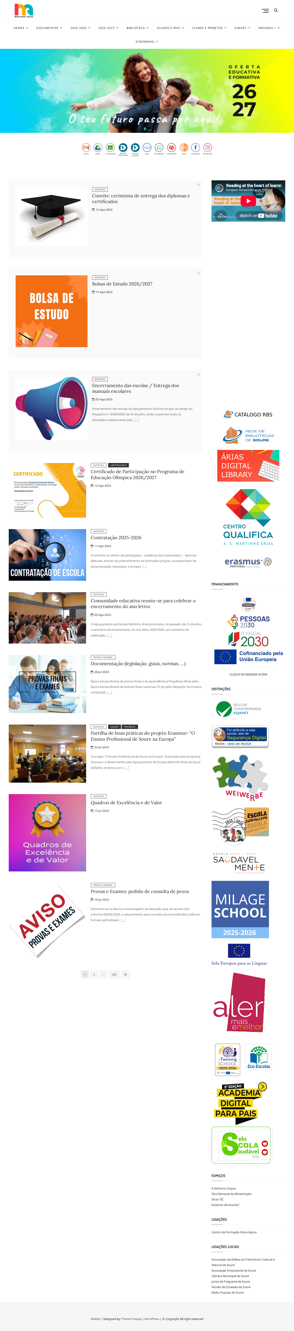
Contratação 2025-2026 (116, 537)
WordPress (151, 1319)
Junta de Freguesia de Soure (231, 1281)
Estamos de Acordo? (225, 1205)
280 (115, 974)
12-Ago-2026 (103, 210)
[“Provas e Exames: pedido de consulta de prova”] (123, 920)
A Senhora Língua (224, 1188)
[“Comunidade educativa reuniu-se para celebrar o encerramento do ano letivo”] (109, 635)
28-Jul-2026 (101, 672)
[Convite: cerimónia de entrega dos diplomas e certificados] (52, 190)
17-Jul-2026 (101, 811)
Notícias (100, 189)
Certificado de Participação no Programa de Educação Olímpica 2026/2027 (137, 474)
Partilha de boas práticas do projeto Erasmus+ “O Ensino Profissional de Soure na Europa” (143, 736)
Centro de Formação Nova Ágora (234, 1232)
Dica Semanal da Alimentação (232, 1194)
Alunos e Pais (168, 28)
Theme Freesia (131, 1319)
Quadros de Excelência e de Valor (126, 802)
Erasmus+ (130, 726)
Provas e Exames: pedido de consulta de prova (140, 891)
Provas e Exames (103, 657)
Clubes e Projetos (207, 28)
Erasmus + (267, 28)
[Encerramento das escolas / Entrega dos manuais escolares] (52, 380)
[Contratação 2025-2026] (47, 532)
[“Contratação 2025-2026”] (144, 567)
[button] (147, 91)
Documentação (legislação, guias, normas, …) (138, 663)
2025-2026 (79, 28)
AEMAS (19, 28)
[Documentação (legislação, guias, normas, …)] (47, 658)
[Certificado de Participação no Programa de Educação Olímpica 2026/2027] (47, 466)
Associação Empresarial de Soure (234, 1270)
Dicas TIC (218, 1199)
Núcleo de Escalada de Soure (231, 1287)
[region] (147, 91)
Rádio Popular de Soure (228, 1292)
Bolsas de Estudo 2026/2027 (122, 284)
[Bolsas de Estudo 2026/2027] (52, 278)
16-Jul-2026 (101, 899)
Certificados (118, 465)
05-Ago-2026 (103, 399)
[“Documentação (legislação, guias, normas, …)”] (109, 692)
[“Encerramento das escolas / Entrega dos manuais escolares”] (136, 420)
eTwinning (145, 42)
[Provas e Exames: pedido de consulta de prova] (47, 886)
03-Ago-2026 (102, 615)
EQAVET (240, 28)
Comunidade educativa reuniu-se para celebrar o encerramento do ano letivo (143, 603)
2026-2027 (107, 28)
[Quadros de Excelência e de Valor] (47, 797)
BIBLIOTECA (136, 28)
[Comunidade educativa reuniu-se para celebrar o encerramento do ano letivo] (47, 595)
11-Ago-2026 (102, 546)
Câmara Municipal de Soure (230, 1276)
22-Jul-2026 (101, 747)
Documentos (47, 28)
